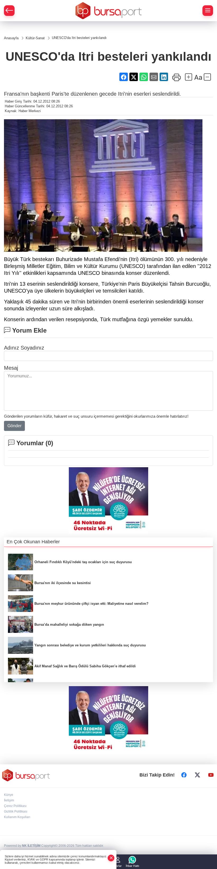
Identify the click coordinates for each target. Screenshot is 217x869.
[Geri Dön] (9, 10)
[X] (197, 775)
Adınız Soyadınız (24, 348)
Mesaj (11, 368)
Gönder (14, 426)
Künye (8, 795)
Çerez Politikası (15, 806)
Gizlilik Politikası (15, 811)
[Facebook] (184, 775)
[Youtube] (211, 775)
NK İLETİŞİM (31, 846)
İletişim (9, 800)
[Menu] (207, 10)
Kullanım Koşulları (17, 817)
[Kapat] (111, 858)
